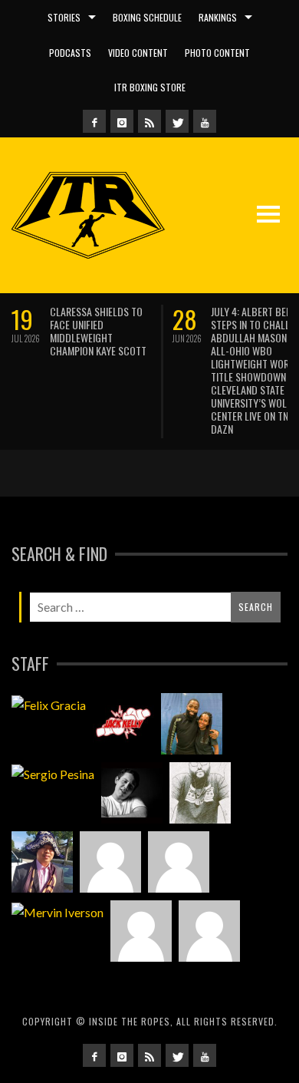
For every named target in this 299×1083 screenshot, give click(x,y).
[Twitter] (177, 121)
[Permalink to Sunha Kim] (42, 862)
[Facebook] (94, 121)
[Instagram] (121, 121)
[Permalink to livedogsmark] (209, 931)
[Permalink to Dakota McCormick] (132, 793)
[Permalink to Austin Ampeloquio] (178, 862)
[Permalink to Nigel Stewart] (200, 793)
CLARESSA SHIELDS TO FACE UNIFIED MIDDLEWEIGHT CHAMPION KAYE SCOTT (98, 331)
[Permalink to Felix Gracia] (49, 704)
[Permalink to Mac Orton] (141, 931)
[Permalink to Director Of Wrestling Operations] (110, 862)
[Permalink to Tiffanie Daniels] (191, 723)
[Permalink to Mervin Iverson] (58, 911)
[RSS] (149, 121)
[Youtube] (204, 121)
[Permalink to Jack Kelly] (123, 723)
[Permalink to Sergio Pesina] (53, 773)
